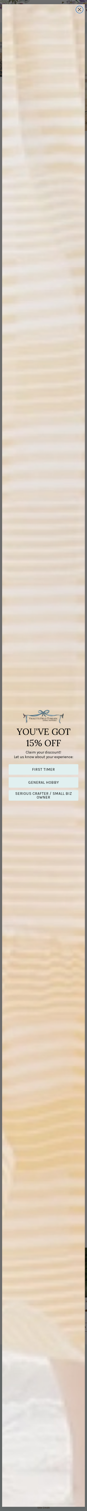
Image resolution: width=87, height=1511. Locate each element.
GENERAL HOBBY (43, 782)
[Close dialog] (79, 9)
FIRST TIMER (43, 769)
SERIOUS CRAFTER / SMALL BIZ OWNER (43, 795)
